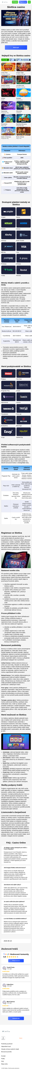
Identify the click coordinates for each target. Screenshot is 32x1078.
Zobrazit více (16, 1018)
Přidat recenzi (16, 960)
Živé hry (11, 60)
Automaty (25, 59)
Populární (3, 59)
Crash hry (17, 60)
